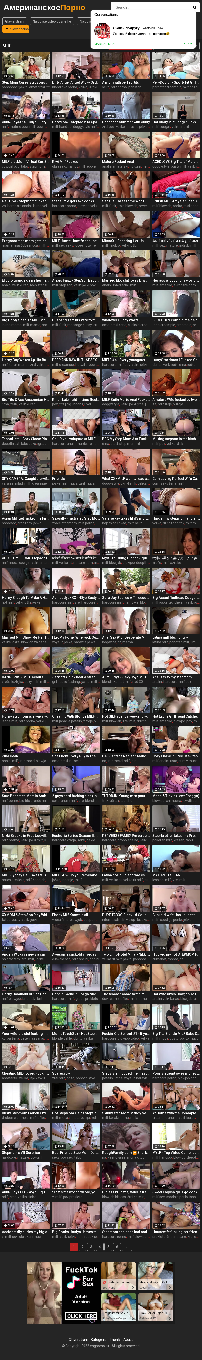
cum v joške (119, 999)
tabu (24, 166)
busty (16, 920)
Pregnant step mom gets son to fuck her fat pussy (26, 241)
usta (173, 761)
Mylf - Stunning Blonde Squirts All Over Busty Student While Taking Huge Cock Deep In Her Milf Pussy (126, 558)
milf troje (165, 404)
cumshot (159, 959)
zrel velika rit (40, 364)
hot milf (8, 602)
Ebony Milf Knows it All (70, 915)
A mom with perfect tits (120, 82)
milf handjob (62, 127)
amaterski (37, 87)
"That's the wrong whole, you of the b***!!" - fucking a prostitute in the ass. (76, 1192)
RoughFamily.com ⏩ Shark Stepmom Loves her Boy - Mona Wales (126, 1153)
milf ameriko (162, 285)
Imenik (115, 1340)
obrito (177, 206)
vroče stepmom (64, 523)
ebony (92, 166)
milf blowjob (161, 206)
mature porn (83, 563)
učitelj (114, 800)
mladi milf (23, 483)
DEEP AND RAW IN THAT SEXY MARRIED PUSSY (76, 360)
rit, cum (135, 166)
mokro (115, 245)
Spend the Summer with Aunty (126, 122)
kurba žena (10, 1038)
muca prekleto (13, 880)
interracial (121, 285)
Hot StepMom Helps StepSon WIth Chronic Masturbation (76, 1113)
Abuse (128, 1340)
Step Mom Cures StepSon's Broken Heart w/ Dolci (26, 82)
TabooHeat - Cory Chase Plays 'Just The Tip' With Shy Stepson (26, 439)
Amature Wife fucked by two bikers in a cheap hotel (176, 399)
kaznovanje (117, 1157)
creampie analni (164, 1118)
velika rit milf (133, 880)
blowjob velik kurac (92, 206)
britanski (29, 999)
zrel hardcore (85, 602)
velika (83, 87)
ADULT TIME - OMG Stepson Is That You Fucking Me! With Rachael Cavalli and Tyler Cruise (26, 558)
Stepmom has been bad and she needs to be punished (126, 1232)
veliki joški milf (32, 840)
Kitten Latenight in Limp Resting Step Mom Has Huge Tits (76, 399)
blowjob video (128, 1038)
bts (134, 761)
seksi (81, 840)
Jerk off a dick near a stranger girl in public (76, 677)
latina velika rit (44, 206)
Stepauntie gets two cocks (73, 201)
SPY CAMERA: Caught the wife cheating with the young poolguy (26, 479)
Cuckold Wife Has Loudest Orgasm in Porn (176, 915)
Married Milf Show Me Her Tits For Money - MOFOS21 (26, 637)
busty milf (178, 166)
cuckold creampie (141, 325)
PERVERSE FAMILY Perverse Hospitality (126, 835)
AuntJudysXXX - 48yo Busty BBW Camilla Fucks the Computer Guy (26, 122)
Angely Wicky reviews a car (23, 954)
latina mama (12, 325)
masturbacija (79, 1118)
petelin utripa (112, 1078)
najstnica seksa (114, 523)
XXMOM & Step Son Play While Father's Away (26, 915)
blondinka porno (64, 87)
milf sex (58, 245)
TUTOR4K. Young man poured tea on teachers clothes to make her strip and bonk (126, 796)
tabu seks (28, 444)
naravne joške (85, 642)
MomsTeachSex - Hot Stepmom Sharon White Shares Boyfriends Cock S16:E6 (76, 1034)
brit (39, 999)
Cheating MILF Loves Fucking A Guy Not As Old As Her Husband (26, 1073)
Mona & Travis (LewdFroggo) (175, 796)
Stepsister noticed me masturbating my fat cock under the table (126, 1073)
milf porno (119, 87)
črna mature (176, 1236)
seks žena (168, 483)
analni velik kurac (15, 285)
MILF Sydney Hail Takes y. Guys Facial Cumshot (26, 875)
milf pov (158, 444)
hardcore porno (64, 206)
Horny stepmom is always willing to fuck (26, 716)
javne (85, 682)
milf (5, 127)
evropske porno (186, 285)
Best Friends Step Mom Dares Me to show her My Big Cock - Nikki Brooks (76, 1153)
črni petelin (135, 1197)
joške (191, 364)
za (4, 206)
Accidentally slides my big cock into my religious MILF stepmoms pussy (26, 1232)
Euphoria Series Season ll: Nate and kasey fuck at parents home (76, 835)
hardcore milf (62, 602)
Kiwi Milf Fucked (65, 162)
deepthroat (10, 444)
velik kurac (27, 404)
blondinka (109, 682)
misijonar (191, 206)
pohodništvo (85, 1078)
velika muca (41, 563)
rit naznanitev (173, 523)
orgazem (24, 523)
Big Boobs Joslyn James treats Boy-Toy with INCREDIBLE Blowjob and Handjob (76, 1232)
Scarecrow (61, 1073)
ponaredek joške (15, 87)
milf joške (160, 602)
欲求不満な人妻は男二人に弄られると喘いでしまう (176, 558)
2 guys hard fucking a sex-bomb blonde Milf (76, 796)
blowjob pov (183, 721)
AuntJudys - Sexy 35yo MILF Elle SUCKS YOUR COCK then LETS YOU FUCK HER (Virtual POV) (126, 677)
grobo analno (128, 840)
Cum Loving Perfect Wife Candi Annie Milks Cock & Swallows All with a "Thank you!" (176, 479)
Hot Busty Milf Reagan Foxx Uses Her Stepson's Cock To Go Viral (176, 122)
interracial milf (119, 761)
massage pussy (79, 325)
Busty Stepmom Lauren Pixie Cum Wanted (26, 1113)
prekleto (158, 1236)
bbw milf (43, 127)
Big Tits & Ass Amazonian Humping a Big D (26, 399)
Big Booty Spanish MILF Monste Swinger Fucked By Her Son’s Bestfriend (26, 320)
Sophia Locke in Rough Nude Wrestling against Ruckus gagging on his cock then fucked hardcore (76, 994)
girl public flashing (66, 682)
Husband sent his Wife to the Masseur (76, 320)
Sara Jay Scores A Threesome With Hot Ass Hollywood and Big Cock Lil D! (126, 598)
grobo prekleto (86, 999)
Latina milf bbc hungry (170, 637)
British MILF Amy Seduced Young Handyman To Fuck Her (176, 201)
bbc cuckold (98, 364)
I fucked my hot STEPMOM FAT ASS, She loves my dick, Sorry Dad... (176, 954)
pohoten (134, 87)
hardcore (109, 364)
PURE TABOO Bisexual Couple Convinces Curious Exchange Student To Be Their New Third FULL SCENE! (126, 915)
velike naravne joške (131, 127)
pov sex (67, 1157)
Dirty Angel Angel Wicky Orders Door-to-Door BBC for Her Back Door (76, 82)
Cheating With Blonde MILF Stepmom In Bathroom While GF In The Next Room (76, 716)
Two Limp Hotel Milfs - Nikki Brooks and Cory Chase (126, 954)
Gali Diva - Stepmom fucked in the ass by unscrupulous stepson (26, 201)
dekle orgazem (98, 840)
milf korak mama (15, 364)
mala (134, 1118)
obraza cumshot (65, 166)
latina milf (160, 642)
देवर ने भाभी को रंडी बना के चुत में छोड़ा (175, 241)
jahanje (67, 880)
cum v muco (188, 761)
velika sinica (27, 1197)
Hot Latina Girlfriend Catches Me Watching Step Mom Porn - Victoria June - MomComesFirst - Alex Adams (176, 716)
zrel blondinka (89, 800)
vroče (156, 563)
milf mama (31, 325)
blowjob (129, 563)
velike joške (11, 642)
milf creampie (63, 364)
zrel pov (108, 127)
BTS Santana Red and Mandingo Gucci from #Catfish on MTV (126, 756)
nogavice (109, 642)
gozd (70, 1078)
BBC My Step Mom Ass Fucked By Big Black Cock (126, 439)
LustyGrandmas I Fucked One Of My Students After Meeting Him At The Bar (176, 360)
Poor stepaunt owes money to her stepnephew (176, 1073)
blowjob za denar (34, 642)
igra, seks (44, 444)
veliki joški (129, 245)
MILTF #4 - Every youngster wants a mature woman (126, 360)
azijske (175, 563)
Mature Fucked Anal (118, 162)
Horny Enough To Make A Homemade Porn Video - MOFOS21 (26, 598)
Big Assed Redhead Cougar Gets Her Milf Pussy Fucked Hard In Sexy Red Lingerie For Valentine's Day (176, 598)
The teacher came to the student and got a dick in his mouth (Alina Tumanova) (126, 994)
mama (7, 245)
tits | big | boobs (71, 404)
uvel (87, 404)
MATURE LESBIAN (166, 875)
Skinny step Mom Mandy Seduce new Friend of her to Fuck (126, 1113)
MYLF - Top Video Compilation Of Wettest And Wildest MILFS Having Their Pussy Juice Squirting (176, 1153)
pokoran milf (162, 840)
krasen (179, 840)
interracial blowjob (34, 761)
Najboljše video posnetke (52, 21)
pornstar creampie (166, 87)
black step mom (123, 444)
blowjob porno (189, 1078)
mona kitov (135, 1157)
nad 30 (137, 682)
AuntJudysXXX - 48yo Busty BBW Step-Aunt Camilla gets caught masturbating (76, 598)
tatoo (6, 920)
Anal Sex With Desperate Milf (125, 637)
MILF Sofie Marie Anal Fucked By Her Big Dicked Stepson (126, 399)
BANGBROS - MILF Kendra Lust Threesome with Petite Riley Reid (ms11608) (26, 677)
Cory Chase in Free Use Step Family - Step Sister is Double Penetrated (176, 756)
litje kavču (37, 1078)
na (104, 761)
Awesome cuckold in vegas (74, 954)
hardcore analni (19, 206)
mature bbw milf (22, 127)
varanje (8, 483)
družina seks (146, 721)
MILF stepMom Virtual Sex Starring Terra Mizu (26, 162)
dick (180, 444)
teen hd (126, 800)
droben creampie (15, 1118)
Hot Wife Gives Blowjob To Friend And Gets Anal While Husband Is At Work (176, 994)
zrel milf (129, 721)
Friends (58, 479)
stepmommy (40, 166)
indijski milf (188, 245)
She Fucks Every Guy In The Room (76, 756)
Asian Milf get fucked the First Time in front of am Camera (26, 518)
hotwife (81, 364)
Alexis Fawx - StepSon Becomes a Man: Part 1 (76, 280)
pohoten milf (179, 642)
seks (105, 87)
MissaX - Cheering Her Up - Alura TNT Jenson (126, 241)
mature (172, 245)
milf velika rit (62, 563)
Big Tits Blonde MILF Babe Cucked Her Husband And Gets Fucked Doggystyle (176, 1034)
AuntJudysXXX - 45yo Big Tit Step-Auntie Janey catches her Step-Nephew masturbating (26, 1192)
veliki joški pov (85, 285)
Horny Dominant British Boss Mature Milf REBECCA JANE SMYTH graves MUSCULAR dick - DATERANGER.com (26, 994)
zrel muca (87, 483)
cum (155, 483)
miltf (78, 880)
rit (187, 127)
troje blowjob (127, 206)
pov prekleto (72, 1197)
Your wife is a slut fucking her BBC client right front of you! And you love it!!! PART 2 (26, 1034)
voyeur (57, 642)
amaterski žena (114, 325)
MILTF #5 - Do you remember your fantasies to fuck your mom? (76, 875)
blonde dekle (62, 1038)
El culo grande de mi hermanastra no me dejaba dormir (26, 280)
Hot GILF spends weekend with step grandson (126, 716)
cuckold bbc (61, 959)
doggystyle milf (85, 127)
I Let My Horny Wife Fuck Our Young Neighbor (76, 637)
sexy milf (32, 682)
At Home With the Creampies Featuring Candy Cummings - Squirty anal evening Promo (176, 1113)
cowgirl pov (10, 166)
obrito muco (189, 1038)
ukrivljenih (128, 483)
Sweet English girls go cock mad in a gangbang (176, 1192)
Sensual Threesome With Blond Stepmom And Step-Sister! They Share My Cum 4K (126, 201)
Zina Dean (10, 756)
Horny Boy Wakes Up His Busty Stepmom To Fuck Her (26, 360)
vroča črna (60, 920)
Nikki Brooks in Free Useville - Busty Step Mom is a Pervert (26, 835)
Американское (17, 7)
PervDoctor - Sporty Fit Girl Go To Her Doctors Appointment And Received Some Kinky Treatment (176, 82)
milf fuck (109, 206)
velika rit (178, 127)
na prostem (11, 959)
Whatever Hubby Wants (120, 320)
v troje (178, 404)
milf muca (70, 483)
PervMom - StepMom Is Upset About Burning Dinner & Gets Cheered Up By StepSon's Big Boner (76, 122)
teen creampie (163, 325)
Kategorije (99, 1340)
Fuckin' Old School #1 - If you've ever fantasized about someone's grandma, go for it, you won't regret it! (126, 1034)
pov (55, 404)
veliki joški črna (174, 364)
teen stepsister (41, 285)
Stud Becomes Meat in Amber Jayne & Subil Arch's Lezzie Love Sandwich (26, 796)
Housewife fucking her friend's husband (176, 1232)
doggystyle (160, 166)
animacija (173, 800)
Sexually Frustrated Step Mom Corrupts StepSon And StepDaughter (76, 518)
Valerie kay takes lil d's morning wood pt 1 (126, 518)
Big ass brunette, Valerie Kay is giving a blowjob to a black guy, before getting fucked (126, 1192)
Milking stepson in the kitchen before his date (176, 439)
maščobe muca (26, 245)
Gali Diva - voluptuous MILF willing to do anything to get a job (76, 439)
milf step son (62, 285)
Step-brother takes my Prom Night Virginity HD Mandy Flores (176, 835)
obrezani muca (31, 1236)
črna (5, 404)
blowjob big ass (114, 1197)
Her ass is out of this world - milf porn (176, 280)
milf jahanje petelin (67, 721)
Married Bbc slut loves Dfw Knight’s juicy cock (126, 280)
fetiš (13, 404)
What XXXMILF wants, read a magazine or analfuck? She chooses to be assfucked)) (126, 479)
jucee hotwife (85, 245)
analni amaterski (115, 166)
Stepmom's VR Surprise (21, 1153)
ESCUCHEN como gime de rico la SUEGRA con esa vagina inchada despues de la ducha (176, 320)
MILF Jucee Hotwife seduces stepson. (76, 241)
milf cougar (161, 127)
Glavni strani (14, 21)
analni (107, 285)
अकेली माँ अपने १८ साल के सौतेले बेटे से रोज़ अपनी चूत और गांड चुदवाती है (76, 558)
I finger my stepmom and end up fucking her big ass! (176, 518)
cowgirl (24, 563)
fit (48, 87)
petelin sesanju (32, 1038)
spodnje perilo (171, 920)
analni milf (10, 761)
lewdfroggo (192, 800)
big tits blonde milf (33, 800)
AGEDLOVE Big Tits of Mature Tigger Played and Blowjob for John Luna (176, 162)
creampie (184, 325)
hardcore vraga (64, 840)
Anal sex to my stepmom (172, 677)
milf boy (124, 364)
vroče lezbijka (12, 682)
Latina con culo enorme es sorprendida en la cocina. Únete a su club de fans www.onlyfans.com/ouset (126, 875)
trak (105, 800)
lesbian (158, 880)
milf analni (160, 761)
